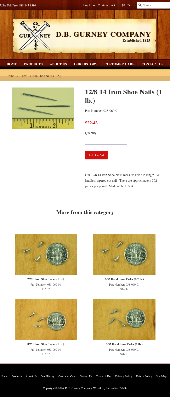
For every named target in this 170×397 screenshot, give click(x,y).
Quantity (90, 133)
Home (12, 64)
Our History (85, 64)
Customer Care (119, 64)
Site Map (161, 376)
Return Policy (144, 376)
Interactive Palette (116, 388)
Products (33, 64)
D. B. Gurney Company (78, 388)
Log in (87, 5)
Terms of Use (103, 376)
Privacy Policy (123, 376)
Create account (106, 5)
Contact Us (152, 64)
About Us (58, 64)
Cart (129, 5)
